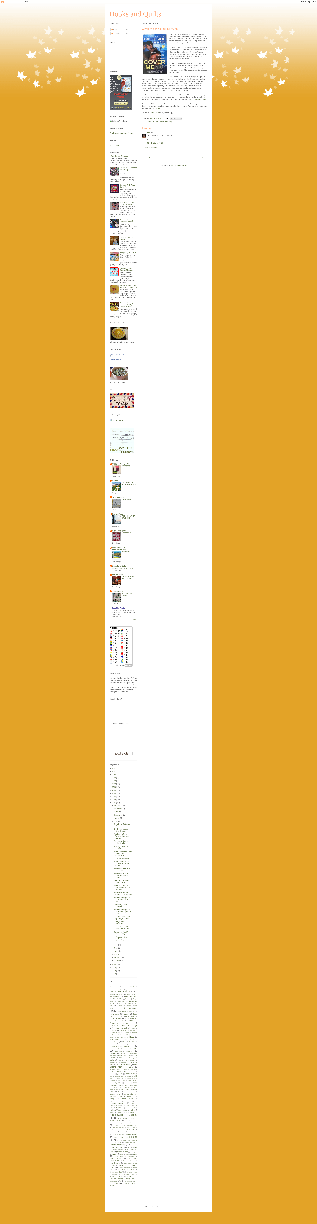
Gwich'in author (132, 1078)
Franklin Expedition (122, 1069)
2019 (114, 778)
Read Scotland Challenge (130, 1140)
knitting (129, 1096)
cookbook (130, 1037)
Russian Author (123, 1149)
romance (134, 1145)
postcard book (119, 1137)
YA (120, 1181)
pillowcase (113, 1132)
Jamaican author (129, 1092)
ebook (134, 1048)
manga (120, 1101)
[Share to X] (176, 118)
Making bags (126, 466)
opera (123, 1125)
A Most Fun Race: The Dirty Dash (122, 847)
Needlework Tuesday (123, 1114)
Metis (132, 1103)
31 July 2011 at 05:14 (155, 143)
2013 (114, 797)
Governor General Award (122, 1076)
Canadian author (119, 1023)
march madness (118, 1103)
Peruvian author (117, 1129)
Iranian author (114, 1089)
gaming (133, 1071)
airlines (124, 986)
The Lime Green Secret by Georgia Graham (122, 918)
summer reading (166, 122)
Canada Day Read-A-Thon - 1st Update (121, 933)
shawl (121, 1154)
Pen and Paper (117, 514)
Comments (117, 33)
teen (132, 1169)
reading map (116, 1142)
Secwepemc (134, 1152)
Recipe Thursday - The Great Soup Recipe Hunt (128, 287)
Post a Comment (151, 148)
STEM (113, 1165)
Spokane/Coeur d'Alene (130, 1163)
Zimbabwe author (129, 1183)
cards (133, 1028)
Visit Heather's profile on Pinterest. (122, 133)
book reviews (128, 1008)
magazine (112, 1101)
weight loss (130, 1179)
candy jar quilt (121, 1028)
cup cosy (132, 1041)
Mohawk (119, 1108)
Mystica (115, 480)
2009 (114, 968)
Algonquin (131, 989)
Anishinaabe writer (116, 994)
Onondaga (116, 1125)
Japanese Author (115, 1094)
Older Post (202, 158)
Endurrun (113, 1053)
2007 (114, 974)
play (129, 1132)
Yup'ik (135, 1181)
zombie (112, 1185)
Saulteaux (133, 1149)
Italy (119, 1092)
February (117, 957)
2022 (114, 768)
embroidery (129, 1051)
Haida (113, 1080)
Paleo (127, 1127)
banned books (118, 999)
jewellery (126, 1094)
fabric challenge (124, 1055)
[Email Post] (167, 118)
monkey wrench (130, 1108)
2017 (114, 784)
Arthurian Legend (130, 994)
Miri (148, 132)
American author (153, 122)
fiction (119, 1060)
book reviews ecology (126, 1011)
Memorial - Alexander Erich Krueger (121, 881)
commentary (120, 1037)
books (126, 1014)
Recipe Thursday (117, 1145)
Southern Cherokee (129, 1161)
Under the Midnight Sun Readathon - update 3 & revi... (122, 911)
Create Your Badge (115, 359)
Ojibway (134, 1123)
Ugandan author (116, 1176)
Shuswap (128, 1154)
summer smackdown (124, 1167)
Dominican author (115, 1048)
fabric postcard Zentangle (127, 1058)
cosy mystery (114, 1039)
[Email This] (171, 118)
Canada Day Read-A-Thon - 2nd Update (121, 928)
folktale (112, 1069)
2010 (114, 964)
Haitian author (132, 1080)
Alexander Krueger (116, 989)
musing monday (122, 1110)
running (134, 1147)
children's (132, 1030)
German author (130, 1074)
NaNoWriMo (130, 1112)
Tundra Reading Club (128, 1174)
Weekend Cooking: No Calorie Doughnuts (128, 221)
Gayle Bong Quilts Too (121, 531)
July (116, 821)
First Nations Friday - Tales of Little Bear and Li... (121, 836)
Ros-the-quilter (117, 575)
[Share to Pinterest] (181, 118)
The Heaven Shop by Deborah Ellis (121, 842)
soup (128, 1158)
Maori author (128, 1101)
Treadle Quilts (117, 591)
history (113, 1085)
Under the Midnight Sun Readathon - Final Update (122, 899)
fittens (131, 1067)
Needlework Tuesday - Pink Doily (122, 869)
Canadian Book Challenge (123, 1025)
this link (157, 108)
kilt (121, 1096)
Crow (124, 1041)
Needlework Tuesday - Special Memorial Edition (122, 875)
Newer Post (148, 158)
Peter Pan (130, 1129)
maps (135, 1101)
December (118, 805)
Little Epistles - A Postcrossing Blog (119, 548)
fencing (112, 1060)
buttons (131, 1021)
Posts (115, 29)
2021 (114, 771)
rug (128, 1147)
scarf (111, 1152)
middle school (127, 1105)
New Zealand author (126, 1118)
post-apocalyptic (131, 1134)
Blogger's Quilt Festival (128, 253)
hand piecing (113, 1083)
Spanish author (115, 1163)
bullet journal (118, 1021)
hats (120, 1083)
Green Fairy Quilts (119, 566)
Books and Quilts (135, 14)
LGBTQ (112, 1099)
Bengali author (121, 1001)
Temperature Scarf (116, 1172)
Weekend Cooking (116, 1179)
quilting (133, 1136)
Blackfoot (128, 1005)
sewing (113, 1154)
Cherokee (113, 1030)
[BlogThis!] (174, 118)
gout (111, 1076)
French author (121, 1071)
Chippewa (126, 1032)
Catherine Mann (200, 99)
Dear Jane (115, 1046)
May (116, 948)
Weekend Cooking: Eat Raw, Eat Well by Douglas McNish (128, 305)
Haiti (124, 1080)
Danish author (133, 1044)
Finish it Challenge (129, 1060)
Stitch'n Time (123, 1165)
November (118, 809)
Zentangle (115, 1183)
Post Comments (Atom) (179, 165)
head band (127, 1083)
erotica (123, 1053)
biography (127, 1003)
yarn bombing (128, 1181)
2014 (114, 793)
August (117, 818)
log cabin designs (125, 1099)
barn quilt (128, 999)
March (116, 954)
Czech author (123, 1044)
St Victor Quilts (118, 497)
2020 (114, 774)
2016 (114, 787)
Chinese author (115, 1032)
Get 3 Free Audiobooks (122, 858)
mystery (120, 1112)
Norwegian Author (123, 1123)
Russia (115, 1149)
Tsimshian (115, 1174)
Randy (118, 1140)
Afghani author (114, 986)
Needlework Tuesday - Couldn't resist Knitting (123, 893)
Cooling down (126, 499)
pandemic (134, 1127)
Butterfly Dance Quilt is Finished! (123, 568)
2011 (114, 803)
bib (119, 1003)
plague (122, 1132)
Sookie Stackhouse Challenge (124, 1156)
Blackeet (120, 1005)
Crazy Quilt (127, 1039)
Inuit (120, 1087)
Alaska (132, 986)
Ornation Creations (118, 1127)
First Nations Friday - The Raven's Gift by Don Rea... (122, 887)
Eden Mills (118, 1051)
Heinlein (135, 1083)
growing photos (121, 1078)
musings (132, 1110)
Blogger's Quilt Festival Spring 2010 (128, 186)
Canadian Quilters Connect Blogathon (126, 269)
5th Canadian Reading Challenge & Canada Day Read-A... (122, 939)
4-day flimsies (126, 533)
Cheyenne (123, 1030)
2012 (114, 800)
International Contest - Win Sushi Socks (128, 203)
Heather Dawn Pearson (117, 354)
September (118, 815)
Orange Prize (132, 1125)
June (116, 945)
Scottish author (122, 1152)
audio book (114, 996)
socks (135, 1154)
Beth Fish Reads (118, 608)
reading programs (130, 1142)
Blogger (168, 1207)
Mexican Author (115, 1105)
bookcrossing (114, 1014)
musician (113, 1110)
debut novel (127, 1046)
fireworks (123, 1062)
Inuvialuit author (130, 1087)
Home (175, 158)
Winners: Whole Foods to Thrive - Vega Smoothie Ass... (123, 853)
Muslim (111, 1112)
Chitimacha (134, 1032)
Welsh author (113, 1181)
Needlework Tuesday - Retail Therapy (122, 830)
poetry (135, 1132)
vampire (130, 1176)
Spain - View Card (128, 551)
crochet (115, 1041)
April (116, 951)
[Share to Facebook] (178, 118)
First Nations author (123, 1065)
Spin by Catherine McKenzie (120, 923)
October (117, 812)
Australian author (131, 996)
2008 (114, 971)
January (117, 960)
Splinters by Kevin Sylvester (120, 906)
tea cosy (121, 1169)
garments (112, 1074)
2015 (114, 790)
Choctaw (114, 1035)
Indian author (123, 1085)
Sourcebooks (154, 113)
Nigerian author (115, 1120)
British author (115, 1018)
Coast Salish (124, 1035)
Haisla (118, 1080)
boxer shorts (130, 1016)
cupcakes (113, 1044)
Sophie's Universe (116, 1158)
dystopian (126, 1048)
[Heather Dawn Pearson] (111, 357)
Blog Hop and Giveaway (119, 156)
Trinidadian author (132, 1172)
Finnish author (114, 1062)
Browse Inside (132, 1018)
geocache (120, 1074)
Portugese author (117, 1134)
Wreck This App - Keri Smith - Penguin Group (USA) (123, 863)
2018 (114, 781)
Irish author (125, 1089)
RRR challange (117, 1147)
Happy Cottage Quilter (120, 464)
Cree (135, 1039)
